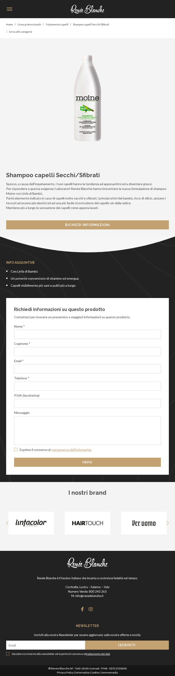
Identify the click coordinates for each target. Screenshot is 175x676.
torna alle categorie (20, 31)
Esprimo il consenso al (55, 450)
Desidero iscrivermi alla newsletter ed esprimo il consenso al (61, 654)
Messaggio (22, 413)
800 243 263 (98, 591)
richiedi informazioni (87, 225)
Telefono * (21, 378)
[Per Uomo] (144, 523)
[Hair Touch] (87, 523)
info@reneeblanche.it (89, 596)
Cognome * (22, 343)
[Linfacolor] (31, 523)
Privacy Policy (65, 672)
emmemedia (110, 672)
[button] (163, 523)
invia (87, 462)
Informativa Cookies (87, 672)
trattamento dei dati (98, 654)
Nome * (19, 326)
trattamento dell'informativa (71, 450)
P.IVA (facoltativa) (26, 395)
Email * (19, 361)
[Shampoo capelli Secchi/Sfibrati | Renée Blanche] (87, 9)
